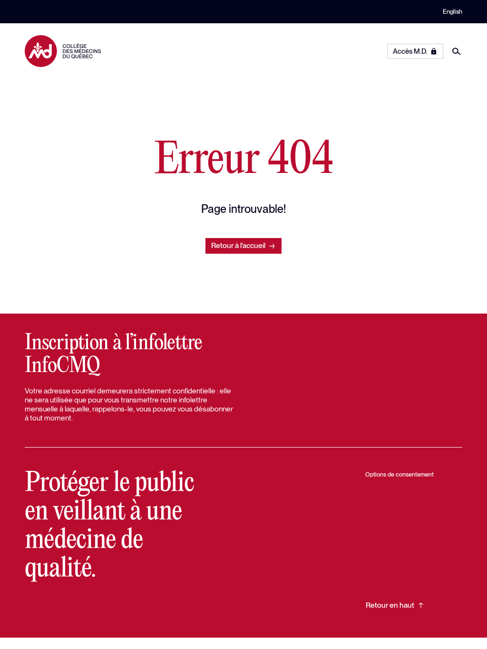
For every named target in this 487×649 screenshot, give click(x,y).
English (452, 11)
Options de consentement (399, 474)
